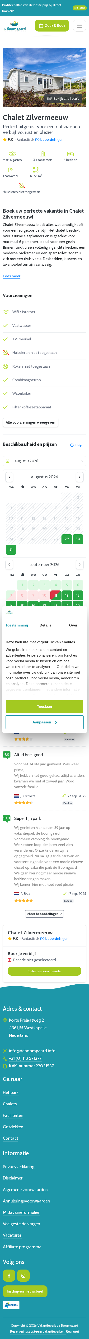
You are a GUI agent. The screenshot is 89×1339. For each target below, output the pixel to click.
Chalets (10, 1103)
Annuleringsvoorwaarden (26, 1201)
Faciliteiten (13, 1115)
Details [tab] (45, 625)
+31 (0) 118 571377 (25, 1058)
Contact (10, 1138)
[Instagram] (23, 1276)
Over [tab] (73, 625)
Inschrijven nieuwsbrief (25, 1291)
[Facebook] (9, 1276)
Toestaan (44, 706)
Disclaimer (13, 1178)
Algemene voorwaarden (25, 1189)
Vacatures (12, 1235)
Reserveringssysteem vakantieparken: (38, 1331)
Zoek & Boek (55, 25)
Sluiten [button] (78, 7)
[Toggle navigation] (79, 26)
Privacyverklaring (18, 1166)
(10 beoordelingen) (50, 139)
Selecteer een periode (44, 971)
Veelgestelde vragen (21, 1223)
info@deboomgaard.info (32, 1050)
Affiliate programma (22, 1246)
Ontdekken (13, 1126)
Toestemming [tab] (16, 625)
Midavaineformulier (21, 1212)
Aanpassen (42, 722)
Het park (11, 1092)
